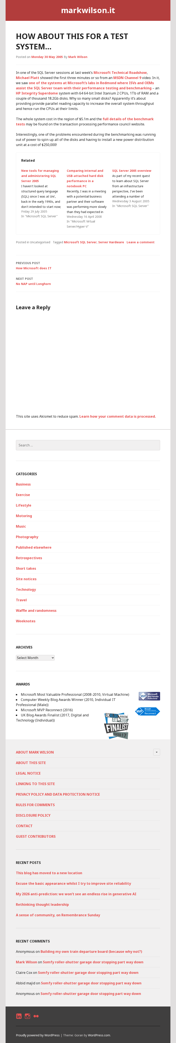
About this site (31, 762)
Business (23, 484)
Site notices (26, 579)
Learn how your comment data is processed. (117, 416)
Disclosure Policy (33, 815)
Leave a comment (141, 242)
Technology (26, 589)
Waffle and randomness (36, 610)
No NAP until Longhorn (33, 281)
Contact (24, 826)
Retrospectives (29, 558)
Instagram (27, 1020)
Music (21, 526)
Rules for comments (35, 804)
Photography (27, 536)
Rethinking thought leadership (42, 904)
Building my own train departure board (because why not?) (91, 951)
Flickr (36, 1020)
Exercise (23, 494)
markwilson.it (88, 10)
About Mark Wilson (35, 752)
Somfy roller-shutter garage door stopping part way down (93, 962)
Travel (21, 600)
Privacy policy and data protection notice (58, 794)
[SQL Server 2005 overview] (135, 188)
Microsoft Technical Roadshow (120, 72)
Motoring (24, 515)
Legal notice (28, 773)
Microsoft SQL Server (80, 242)
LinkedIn (18, 1020)
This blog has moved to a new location (49, 873)
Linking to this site (35, 783)
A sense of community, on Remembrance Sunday (58, 915)
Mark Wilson (77, 57)
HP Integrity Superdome (37, 93)
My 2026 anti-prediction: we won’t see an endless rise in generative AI (76, 894)
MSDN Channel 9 (127, 77)
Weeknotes (25, 621)
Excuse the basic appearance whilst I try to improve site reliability (73, 883)
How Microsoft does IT (34, 265)
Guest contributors (36, 836)
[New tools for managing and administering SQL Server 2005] (44, 193)
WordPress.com (99, 1035)
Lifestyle (23, 505)
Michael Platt (27, 77)
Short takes (26, 568)
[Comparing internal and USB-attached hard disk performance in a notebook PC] (89, 198)
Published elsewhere (34, 547)
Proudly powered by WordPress (38, 1035)
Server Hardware (111, 242)
